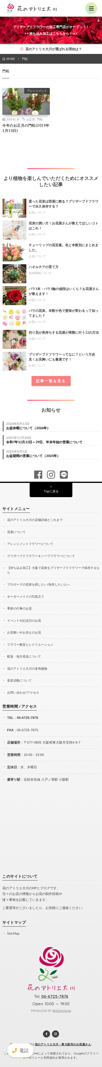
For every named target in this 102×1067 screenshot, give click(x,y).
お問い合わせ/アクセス (23, 692)
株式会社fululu (62, 1011)
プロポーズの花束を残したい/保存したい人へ (38, 584)
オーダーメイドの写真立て (25, 596)
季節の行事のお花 (19, 608)
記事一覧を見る (51, 381)
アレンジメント (37, 90)
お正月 (30, 119)
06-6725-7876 (27, 718)
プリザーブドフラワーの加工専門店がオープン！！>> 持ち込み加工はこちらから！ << (51, 30)
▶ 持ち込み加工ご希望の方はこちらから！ (45, 20)
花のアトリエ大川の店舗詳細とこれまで (35, 520)
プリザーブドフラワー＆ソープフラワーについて (41, 556)
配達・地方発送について (24, 656)
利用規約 (50, 1057)
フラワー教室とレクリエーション (30, 644)
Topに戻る (51, 491)
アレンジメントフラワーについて (30, 544)
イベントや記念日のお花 (24, 620)
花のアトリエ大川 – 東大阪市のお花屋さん (63, 1044)
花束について (16, 532)
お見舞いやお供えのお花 (24, 632)
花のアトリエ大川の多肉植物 (27, 668)
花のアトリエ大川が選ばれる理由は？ (53, 49)
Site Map (13, 933)
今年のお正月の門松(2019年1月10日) (26, 128)
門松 (40, 119)
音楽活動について (19, 680)
